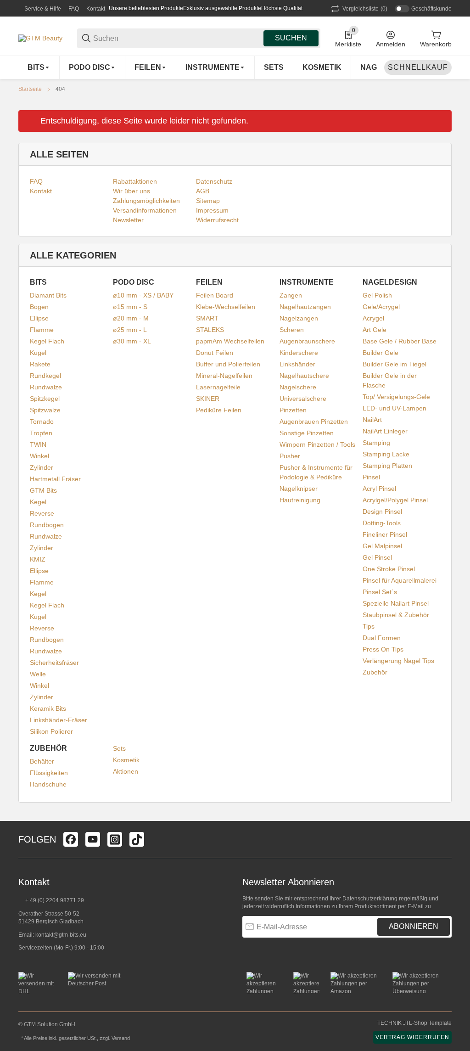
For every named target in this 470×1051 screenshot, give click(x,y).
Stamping (376, 442)
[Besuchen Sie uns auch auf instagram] (114, 839)
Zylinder (41, 467)
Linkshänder (297, 364)
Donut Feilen (214, 352)
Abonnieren (413, 926)
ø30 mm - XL (132, 341)
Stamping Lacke (386, 454)
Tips (369, 626)
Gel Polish (377, 295)
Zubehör (375, 672)
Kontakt (95, 9)
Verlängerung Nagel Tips (398, 660)
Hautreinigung (300, 500)
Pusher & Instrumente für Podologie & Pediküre (316, 472)
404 (60, 89)
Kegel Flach (47, 341)
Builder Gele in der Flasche (390, 380)
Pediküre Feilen (218, 410)
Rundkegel (45, 375)
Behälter (42, 761)
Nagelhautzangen (305, 306)
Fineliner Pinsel (385, 534)
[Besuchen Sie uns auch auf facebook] (70, 839)
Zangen (291, 295)
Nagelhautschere (304, 375)
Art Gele (374, 329)
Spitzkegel (45, 398)
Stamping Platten (387, 465)
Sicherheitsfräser (54, 662)
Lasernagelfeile (218, 387)
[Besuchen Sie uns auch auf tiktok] (136, 839)
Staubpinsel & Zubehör (396, 614)
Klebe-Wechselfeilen (225, 306)
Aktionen (125, 771)
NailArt (372, 419)
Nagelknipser (299, 488)
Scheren (292, 329)
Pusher (290, 456)
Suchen (291, 38)
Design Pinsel (382, 511)
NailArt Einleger (385, 431)
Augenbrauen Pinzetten (314, 421)
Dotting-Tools (382, 523)
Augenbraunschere (307, 341)
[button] (444, 839)
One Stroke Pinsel (389, 569)
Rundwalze (46, 387)
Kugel (38, 352)
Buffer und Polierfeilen (228, 364)
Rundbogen (47, 524)
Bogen (39, 306)
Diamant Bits (48, 295)
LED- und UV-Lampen (394, 408)
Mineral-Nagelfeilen (224, 375)
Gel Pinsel (377, 557)
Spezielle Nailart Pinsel (396, 603)
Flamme (42, 329)
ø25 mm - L (130, 329)
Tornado (42, 421)
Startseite (30, 89)
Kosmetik (126, 760)
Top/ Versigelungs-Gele (396, 396)
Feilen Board (214, 295)
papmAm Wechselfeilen (230, 341)
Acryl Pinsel (379, 488)
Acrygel (373, 318)
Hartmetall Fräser (55, 479)
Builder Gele (380, 352)
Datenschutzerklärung (369, 898)
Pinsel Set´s (380, 592)
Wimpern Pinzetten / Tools (317, 444)
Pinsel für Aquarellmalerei (399, 580)
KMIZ (37, 559)
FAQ (73, 9)
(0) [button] (364, 9)
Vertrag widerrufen (412, 1037)
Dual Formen (382, 637)
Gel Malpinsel (382, 546)
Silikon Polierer (51, 731)
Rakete (40, 364)
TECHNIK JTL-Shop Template (414, 1023)
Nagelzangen (299, 318)
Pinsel (371, 477)
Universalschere (303, 398)
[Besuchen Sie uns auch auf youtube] (92, 839)
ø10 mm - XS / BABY (143, 295)
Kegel (38, 502)
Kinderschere (299, 352)
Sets (119, 748)
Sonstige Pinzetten (307, 433)
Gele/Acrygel (381, 306)
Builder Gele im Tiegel (394, 364)
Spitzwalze (45, 410)
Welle (38, 674)
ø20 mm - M (131, 318)
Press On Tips (383, 649)
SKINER (207, 398)
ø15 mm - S (130, 306)
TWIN (38, 444)
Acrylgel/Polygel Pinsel (395, 500)
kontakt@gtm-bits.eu (60, 935)
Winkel (39, 456)
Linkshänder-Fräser (58, 720)
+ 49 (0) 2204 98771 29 (54, 900)
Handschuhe (48, 784)
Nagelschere (298, 387)
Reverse (42, 513)
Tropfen (41, 433)
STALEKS (210, 329)
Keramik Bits (48, 708)
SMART (207, 318)
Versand (121, 1038)
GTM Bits (43, 490)
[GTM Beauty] (40, 37)
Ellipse (39, 318)
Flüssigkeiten (49, 772)
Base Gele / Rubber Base (399, 341)
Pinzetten (293, 410)
